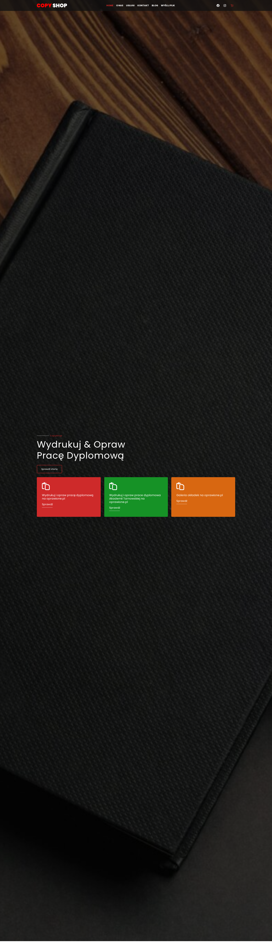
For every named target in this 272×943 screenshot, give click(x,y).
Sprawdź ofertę (49, 469)
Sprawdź (47, 504)
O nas (119, 5)
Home (109, 5)
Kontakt (143, 5)
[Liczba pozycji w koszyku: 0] (232, 5)
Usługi (130, 5)
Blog (155, 5)
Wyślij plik (168, 5)
